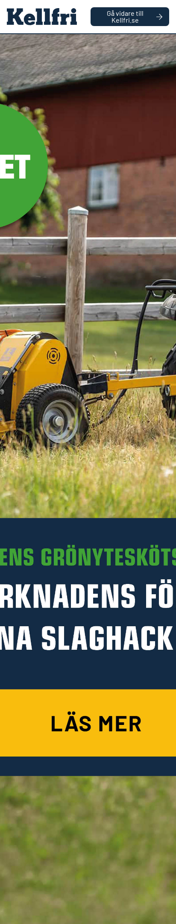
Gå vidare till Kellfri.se (125, 16)
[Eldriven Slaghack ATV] (88, 479)
